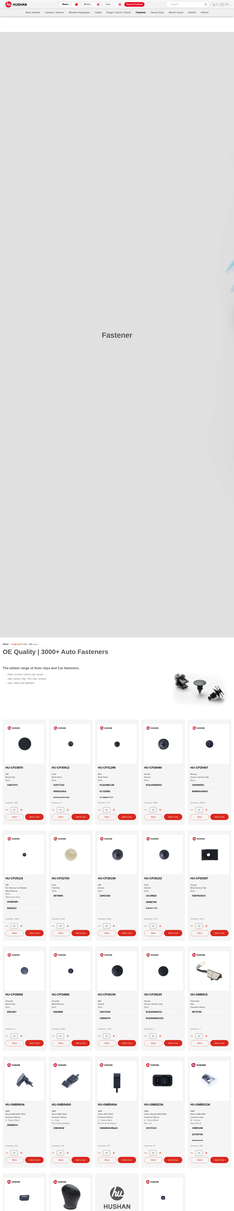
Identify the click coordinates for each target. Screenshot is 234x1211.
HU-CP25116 (14, 878)
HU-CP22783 (60, 878)
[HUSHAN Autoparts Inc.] (16, 4)
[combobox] (186, 4)
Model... (88, 4)
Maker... (66, 4)
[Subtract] (6, 809)
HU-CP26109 (107, 994)
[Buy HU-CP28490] (163, 744)
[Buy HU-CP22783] (71, 854)
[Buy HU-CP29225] (163, 971)
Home (6, 644)
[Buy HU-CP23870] (24, 744)
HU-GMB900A (15, 1104)
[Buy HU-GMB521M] (209, 1081)
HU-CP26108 (107, 878)
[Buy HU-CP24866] (71, 971)
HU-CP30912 (60, 767)
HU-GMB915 (198, 994)
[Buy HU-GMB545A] (117, 1081)
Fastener (15, 644)
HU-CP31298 (107, 767)
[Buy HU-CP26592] (24, 971)
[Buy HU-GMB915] (209, 971)
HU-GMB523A (153, 1104)
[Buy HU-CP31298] (117, 744)
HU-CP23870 (14, 767)
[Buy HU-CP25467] (209, 744)
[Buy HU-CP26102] (163, 854)
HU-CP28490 (153, 767)
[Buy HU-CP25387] (209, 854)
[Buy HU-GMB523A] (163, 1081)
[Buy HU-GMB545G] (71, 1081)
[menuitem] (215, 4)
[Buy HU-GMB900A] (24, 1081)
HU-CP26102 (153, 878)
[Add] (21, 809)
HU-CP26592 (14, 994)
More (14, 817)
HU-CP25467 (199, 767)
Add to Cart (34, 817)
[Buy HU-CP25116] (24, 854)
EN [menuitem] (227, 4)
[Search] (206, 4)
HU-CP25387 (199, 878)
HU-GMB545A (107, 1104)
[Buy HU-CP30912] (71, 744)
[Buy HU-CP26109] (117, 971)
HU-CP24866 (60, 994)
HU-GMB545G (61, 1104)
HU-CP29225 (153, 994)
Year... (108, 4)
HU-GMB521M (200, 1104)
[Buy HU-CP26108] (117, 854)
